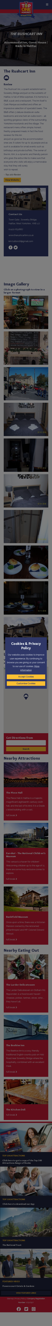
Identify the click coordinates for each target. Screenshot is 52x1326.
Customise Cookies (26, 683)
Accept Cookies (26, 676)
